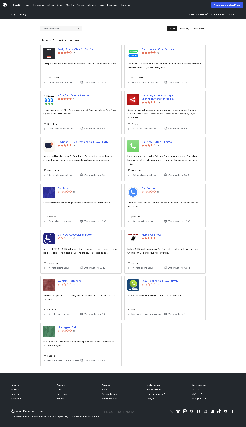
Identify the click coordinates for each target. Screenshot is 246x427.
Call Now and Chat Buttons (158, 49)
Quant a (15, 385)
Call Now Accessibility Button (75, 234)
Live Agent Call (67, 327)
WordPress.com (200, 385)
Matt (195, 389)
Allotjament (16, 394)
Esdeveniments (154, 389)
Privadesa (16, 398)
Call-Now (63, 188)
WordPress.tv (109, 398)
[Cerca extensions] (79, 28)
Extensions (62, 394)
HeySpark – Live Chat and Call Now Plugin (83, 141)
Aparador (61, 385)
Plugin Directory (18, 14)
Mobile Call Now (151, 234)
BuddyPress (199, 398)
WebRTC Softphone (70, 280)
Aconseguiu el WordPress (227, 5)
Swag (151, 398)
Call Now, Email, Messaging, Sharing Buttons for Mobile (158, 97)
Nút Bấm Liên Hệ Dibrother (74, 95)
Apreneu (106, 385)
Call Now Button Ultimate (157, 141)
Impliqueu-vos (153, 385)
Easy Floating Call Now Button (160, 280)
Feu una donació (156, 394)
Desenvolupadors (110, 394)
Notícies (15, 389)
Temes (60, 389)
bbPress (197, 394)
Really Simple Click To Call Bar (76, 49)
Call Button (148, 188)
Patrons (60, 398)
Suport (105, 389)
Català (42, 411)
